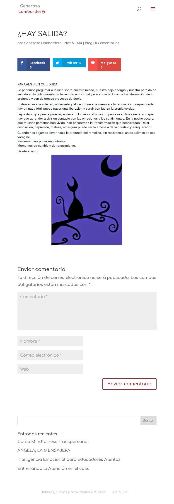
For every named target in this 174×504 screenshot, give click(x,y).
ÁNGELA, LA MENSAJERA (43, 450)
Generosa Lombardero (42, 43)
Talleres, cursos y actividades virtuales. (73, 492)
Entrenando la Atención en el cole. (53, 468)
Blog (88, 43)
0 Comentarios (107, 43)
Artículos (119, 492)
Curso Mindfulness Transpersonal (53, 441)
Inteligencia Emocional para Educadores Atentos (69, 459)
